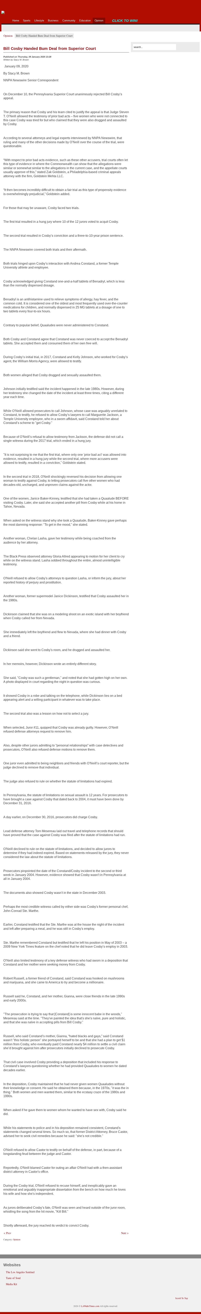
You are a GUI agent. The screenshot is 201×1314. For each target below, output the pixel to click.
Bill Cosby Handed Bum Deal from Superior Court (49, 48)
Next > (125, 1233)
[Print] (126, 57)
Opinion (8, 36)
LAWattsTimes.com (90, 1306)
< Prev (7, 1233)
